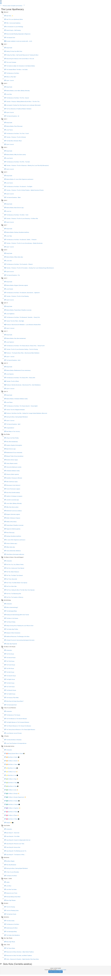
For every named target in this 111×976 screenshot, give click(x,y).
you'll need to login (61, 969)
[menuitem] (1, 3)
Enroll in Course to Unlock (55, 971)
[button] (1, 1)
